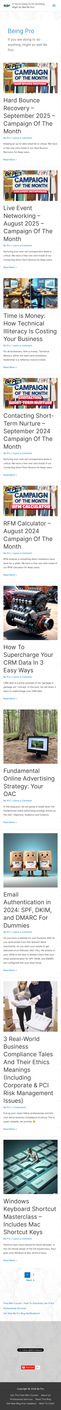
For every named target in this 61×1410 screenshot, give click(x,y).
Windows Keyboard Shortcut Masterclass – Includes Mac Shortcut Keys (29, 1217)
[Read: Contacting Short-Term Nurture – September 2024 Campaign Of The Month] (30, 393)
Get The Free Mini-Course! (24, 1395)
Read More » (10, 159)
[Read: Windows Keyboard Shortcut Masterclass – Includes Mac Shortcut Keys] (30, 1166)
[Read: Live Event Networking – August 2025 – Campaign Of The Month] (30, 185)
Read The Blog (43, 1399)
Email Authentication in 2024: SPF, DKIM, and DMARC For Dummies (27, 910)
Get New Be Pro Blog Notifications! (21, 1313)
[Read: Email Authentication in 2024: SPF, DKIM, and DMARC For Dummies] (30, 860)
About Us (46, 1395)
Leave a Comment (22, 138)
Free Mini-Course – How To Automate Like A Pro (28, 1303)
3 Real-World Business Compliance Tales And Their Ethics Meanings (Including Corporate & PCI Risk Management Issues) (28, 1069)
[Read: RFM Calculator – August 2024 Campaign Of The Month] (30, 501)
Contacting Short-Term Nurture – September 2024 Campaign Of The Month (28, 431)
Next (30, 1280)
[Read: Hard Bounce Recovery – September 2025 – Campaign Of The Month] (30, 77)
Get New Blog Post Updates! (21, 1403)
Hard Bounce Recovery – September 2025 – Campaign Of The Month (29, 116)
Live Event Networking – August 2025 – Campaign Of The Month (28, 223)
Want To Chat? (46, 1403)
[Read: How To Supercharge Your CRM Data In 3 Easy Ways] (30, 612)
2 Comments (19, 1107)
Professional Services (14, 1308)
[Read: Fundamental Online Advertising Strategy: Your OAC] (30, 736)
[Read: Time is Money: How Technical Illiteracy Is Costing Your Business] (30, 293)
